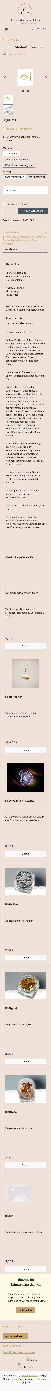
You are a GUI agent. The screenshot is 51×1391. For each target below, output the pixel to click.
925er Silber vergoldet (16, 159)
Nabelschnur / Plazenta (19, 800)
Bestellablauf (25, 1310)
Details (25, 646)
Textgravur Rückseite (16, 204)
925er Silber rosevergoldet (19, 165)
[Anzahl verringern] (6, 211)
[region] (25, 88)
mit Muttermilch (37, 176)
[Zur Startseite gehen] (25, 13)
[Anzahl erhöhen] (14, 211)
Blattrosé (11, 1111)
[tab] (25, 237)
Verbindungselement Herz (21, 593)
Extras (13, 190)
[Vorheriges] (5, 77)
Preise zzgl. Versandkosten (17, 128)
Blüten (9, 1215)
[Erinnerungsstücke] (25, 54)
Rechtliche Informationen (19, 1352)
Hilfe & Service (12, 1345)
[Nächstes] (46, 77)
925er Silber (11, 153)
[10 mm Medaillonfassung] (26, 77)
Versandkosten (30, 1375)
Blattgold (11, 1008)
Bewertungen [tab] (10, 249)
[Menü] (6, 29)
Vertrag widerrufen (15, 1336)
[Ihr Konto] (38, 29)
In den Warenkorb (33, 210)
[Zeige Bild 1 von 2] (23, 91)
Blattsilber (11, 904)
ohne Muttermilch (14, 176)
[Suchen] (31, 29)
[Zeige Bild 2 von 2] (28, 91)
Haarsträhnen (13, 696)
